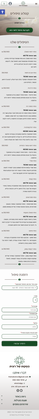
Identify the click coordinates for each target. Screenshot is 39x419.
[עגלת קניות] (4, 3)
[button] (2, 11)
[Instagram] (17, 390)
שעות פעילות (20, 400)
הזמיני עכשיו (19, 343)
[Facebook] (21, 390)
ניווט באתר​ (20, 396)
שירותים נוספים (20, 404)
